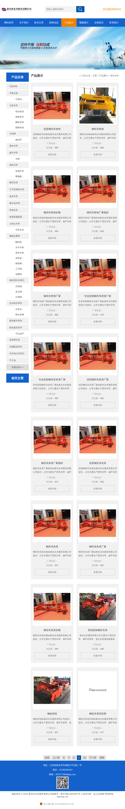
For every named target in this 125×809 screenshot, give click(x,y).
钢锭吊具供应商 (97, 713)
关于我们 (24, 22)
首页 (47, 757)
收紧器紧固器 (15, 217)
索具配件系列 (15, 320)
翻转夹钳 (19, 122)
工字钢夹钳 (20, 269)
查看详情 (52, 154)
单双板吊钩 (20, 258)
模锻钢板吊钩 (21, 263)
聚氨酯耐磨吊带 (22, 176)
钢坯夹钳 (13, 182)
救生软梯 (19, 314)
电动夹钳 (19, 111)
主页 (95, 75)
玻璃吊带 (19, 171)
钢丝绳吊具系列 (16, 280)
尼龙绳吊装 (14, 340)
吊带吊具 (19, 230)
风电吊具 (13, 210)
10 (84, 757)
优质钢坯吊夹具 (97, 463)
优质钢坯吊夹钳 (52, 129)
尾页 (102, 757)
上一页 (56, 757)
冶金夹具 (13, 105)
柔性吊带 (13, 146)
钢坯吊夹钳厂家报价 (98, 212)
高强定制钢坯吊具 (97, 630)
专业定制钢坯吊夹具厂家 (52, 379)
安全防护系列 (15, 303)
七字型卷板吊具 (16, 189)
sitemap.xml (62, 796)
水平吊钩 (19, 247)
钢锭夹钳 (52, 713)
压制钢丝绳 (20, 286)
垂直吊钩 (19, 252)
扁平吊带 (13, 152)
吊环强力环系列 (16, 353)
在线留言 (99, 22)
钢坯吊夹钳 (98, 129)
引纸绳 (12, 133)
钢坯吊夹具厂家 (97, 546)
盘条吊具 (13, 196)
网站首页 (8, 22)
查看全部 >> (17, 367)
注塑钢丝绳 (20, 297)
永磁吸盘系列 (15, 346)
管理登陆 (109, 794)
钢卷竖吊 (19, 117)
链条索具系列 (15, 327)
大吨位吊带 (14, 223)
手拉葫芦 (19, 333)
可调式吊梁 (20, 99)
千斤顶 (12, 360)
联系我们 (113, 22)
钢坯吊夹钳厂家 (52, 296)
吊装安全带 (20, 309)
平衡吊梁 (13, 93)
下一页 (93, 757)
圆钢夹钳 (19, 127)
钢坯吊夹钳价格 (52, 212)
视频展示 (83, 22)
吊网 (17, 159)
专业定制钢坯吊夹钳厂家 (97, 296)
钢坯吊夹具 (52, 546)
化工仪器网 (98, 794)
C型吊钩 (13, 86)
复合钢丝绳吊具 (22, 291)
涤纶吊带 (13, 165)
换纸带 (18, 139)
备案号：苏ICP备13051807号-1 (67, 794)
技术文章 (38, 22)
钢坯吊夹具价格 (52, 630)
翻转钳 (18, 242)
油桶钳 (18, 274)
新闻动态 (53, 22)
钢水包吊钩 (14, 203)
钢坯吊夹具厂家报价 (52, 463)
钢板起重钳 (14, 236)
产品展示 (68, 22)
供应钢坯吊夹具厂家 (98, 379)
